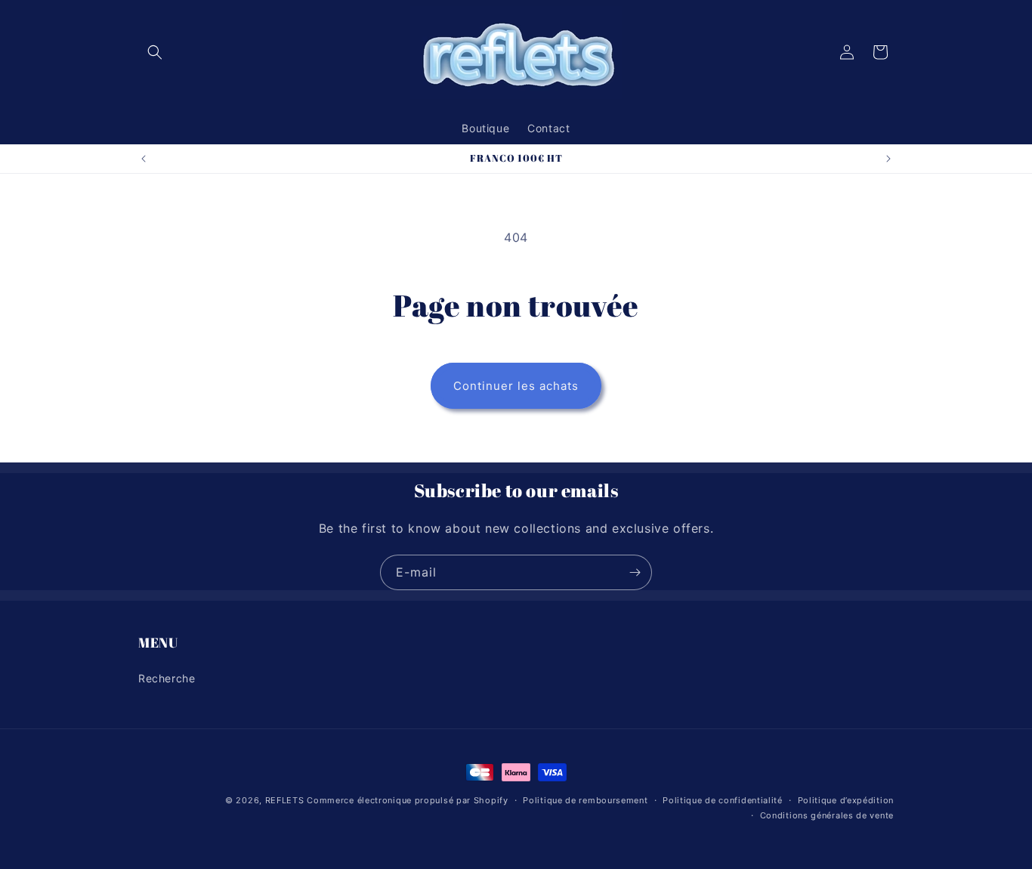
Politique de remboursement (585, 800)
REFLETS (284, 800)
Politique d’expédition (846, 800)
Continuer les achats (516, 386)
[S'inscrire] (634, 572)
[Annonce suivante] (888, 158)
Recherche (166, 677)
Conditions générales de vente (827, 815)
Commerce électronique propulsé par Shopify (407, 800)
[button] (154, 52)
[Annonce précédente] (143, 158)
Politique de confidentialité (723, 800)
